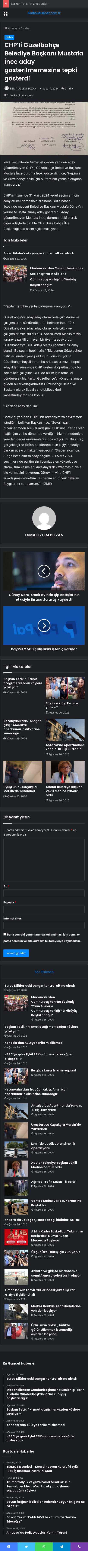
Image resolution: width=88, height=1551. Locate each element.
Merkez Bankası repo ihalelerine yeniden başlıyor (56, 1308)
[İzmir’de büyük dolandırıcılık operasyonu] (16, 1149)
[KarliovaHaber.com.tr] (44, 13)
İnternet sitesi (12, 918)
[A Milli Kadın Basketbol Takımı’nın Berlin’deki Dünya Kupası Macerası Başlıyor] (16, 1237)
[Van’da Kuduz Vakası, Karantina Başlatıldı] (16, 1207)
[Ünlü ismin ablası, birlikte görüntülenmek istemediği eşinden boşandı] (16, 1331)
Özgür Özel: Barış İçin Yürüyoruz (55, 1252)
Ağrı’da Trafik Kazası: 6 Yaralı (53, 1182)
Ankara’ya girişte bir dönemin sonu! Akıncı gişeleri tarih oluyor (56, 1273)
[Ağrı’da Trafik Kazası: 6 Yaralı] (16, 1188)
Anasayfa (13, 28)
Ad (6, 886)
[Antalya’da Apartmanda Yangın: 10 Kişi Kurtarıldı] (65, 730)
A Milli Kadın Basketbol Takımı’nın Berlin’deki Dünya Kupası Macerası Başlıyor (57, 1236)
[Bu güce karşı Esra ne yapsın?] (65, 688)
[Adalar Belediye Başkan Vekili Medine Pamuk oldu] (65, 772)
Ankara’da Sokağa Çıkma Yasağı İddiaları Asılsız (42, 1220)
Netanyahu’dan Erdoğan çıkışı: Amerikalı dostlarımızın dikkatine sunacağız (22, 727)
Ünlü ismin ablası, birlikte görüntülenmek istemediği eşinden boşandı (52, 1329)
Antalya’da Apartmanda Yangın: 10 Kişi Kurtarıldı (65, 747)
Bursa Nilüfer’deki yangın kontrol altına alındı (38, 253)
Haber (26, 28)
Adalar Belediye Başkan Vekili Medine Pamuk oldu (64, 791)
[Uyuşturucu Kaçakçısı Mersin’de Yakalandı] (22, 772)
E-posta (9, 902)
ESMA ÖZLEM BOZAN (23, 88)
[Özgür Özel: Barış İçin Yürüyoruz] (16, 1258)
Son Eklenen (44, 972)
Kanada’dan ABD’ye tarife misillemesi (33, 1043)
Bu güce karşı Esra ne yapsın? (62, 705)
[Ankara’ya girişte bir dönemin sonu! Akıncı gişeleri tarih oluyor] (16, 1277)
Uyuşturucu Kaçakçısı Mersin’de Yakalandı (20, 789)
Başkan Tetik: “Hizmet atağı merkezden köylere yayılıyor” (48, 3)
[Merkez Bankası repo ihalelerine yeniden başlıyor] (16, 1312)
